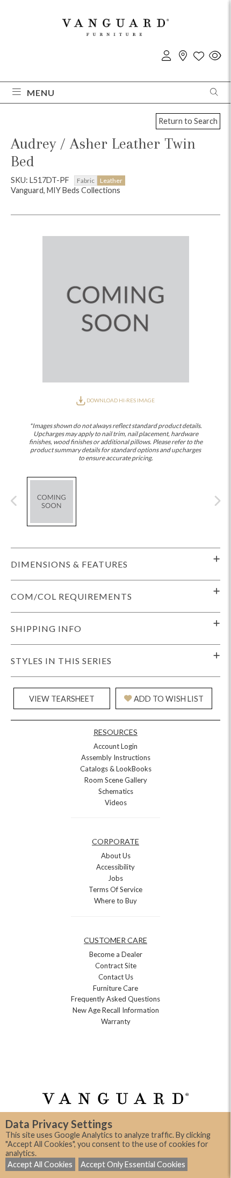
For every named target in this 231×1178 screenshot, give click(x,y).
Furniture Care (115, 988)
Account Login (115, 746)
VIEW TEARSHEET (62, 698)
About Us (116, 855)
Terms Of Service (115, 889)
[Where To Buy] (183, 56)
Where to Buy (115, 900)
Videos (116, 802)
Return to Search (188, 121)
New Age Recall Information (116, 1010)
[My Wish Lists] (199, 56)
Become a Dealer (115, 954)
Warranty (116, 1021)
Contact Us (115, 977)
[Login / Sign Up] (166, 56)
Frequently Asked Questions (115, 999)
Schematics (115, 791)
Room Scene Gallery (115, 780)
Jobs (115, 878)
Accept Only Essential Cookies (133, 1164)
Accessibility (115, 867)
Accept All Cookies (40, 1164)
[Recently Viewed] (215, 56)
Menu (41, 92)
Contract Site (115, 965)
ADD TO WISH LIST (169, 698)
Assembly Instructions (115, 757)
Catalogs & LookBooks (115, 768)
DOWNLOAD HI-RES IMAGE (120, 400)
